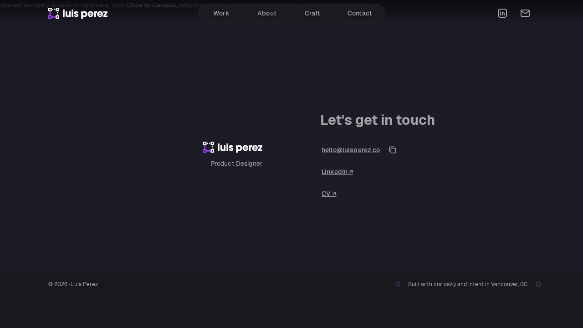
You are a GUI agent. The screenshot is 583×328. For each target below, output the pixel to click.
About (266, 13)
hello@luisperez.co (351, 150)
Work (221, 13)
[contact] (525, 13)
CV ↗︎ (329, 194)
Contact (360, 13)
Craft (313, 13)
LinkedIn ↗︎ (337, 172)
